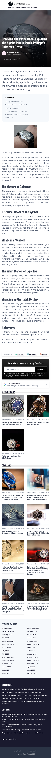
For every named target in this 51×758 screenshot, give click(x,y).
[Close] (45, 371)
